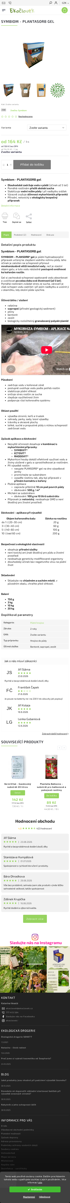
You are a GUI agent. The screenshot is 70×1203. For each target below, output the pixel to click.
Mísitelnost (7, 1160)
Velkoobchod (8, 1153)
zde (40, 1182)
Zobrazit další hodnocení (54, 733)
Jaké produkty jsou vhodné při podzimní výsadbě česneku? (34, 1080)
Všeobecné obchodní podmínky (17, 1129)
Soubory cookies (10, 1149)
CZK (64, 3)
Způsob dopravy (9, 1137)
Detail (18, 792)
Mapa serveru (8, 1157)
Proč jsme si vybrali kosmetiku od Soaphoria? (26, 1058)
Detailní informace (10, 205)
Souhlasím (36, 1189)
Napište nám (8, 1164)
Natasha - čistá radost (13, 1047)
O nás (4, 1125)
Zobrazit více (35, 918)
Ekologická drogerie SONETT (16, 1036)
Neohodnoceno (25, 116)
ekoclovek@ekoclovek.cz (19, 1008)
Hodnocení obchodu (35, 820)
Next (64, 748)
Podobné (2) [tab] (20, 234)
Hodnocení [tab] (36, 234)
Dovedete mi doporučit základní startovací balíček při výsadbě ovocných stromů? (31, 1092)
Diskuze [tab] (50, 234)
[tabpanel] (17, 781)
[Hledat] (50, 3)
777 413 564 (12, 1012)
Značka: (18, 110)
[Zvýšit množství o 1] (10, 165)
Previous (59, 748)
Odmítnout (44, 1196)
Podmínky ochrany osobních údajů (19, 1145)
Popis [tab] (6, 234)
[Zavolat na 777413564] (10, 2)
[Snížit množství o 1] (3, 165)
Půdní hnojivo (37, 622)
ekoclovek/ (12, 1020)
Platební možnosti (11, 1133)
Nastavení (29, 1196)
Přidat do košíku (32, 164)
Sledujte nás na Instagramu (36, 943)
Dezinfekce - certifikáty (14, 1168)
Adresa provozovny (11, 1141)
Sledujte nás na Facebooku (20, 1016)
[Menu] (3, 9)
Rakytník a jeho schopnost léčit (18, 1104)
